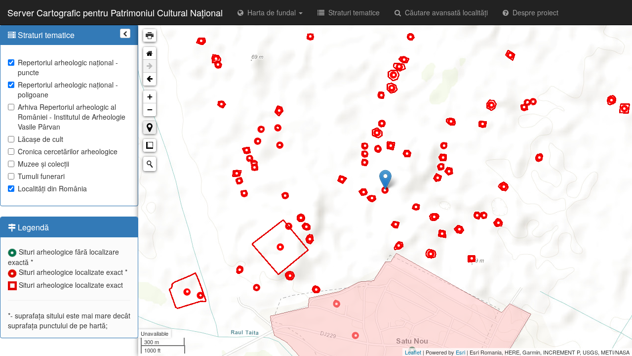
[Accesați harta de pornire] (149, 53)
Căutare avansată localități (444, 12)
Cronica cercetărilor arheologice (68, 151)
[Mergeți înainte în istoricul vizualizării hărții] (149, 66)
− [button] (150, 109)
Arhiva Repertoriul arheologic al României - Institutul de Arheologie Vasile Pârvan (71, 117)
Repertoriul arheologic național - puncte (68, 67)
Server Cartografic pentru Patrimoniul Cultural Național (115, 12)
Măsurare (149, 145)
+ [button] (150, 96)
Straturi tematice (352, 12)
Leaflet (413, 352)
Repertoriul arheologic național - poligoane (68, 89)
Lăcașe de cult (40, 139)
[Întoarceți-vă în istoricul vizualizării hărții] (149, 79)
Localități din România (52, 188)
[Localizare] (149, 127)
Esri (460, 352)
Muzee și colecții (43, 164)
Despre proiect (533, 12)
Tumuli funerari (41, 176)
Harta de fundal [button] (270, 12)
